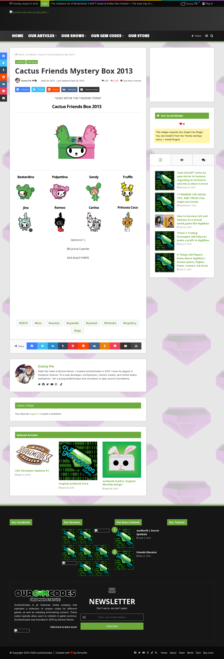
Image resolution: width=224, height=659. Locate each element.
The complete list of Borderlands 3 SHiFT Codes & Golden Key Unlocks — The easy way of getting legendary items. (114, 3)
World (190, 652)
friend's (111, 323)
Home (17, 35)
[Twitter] (48, 384)
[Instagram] (57, 384)
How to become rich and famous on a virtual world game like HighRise (193, 219)
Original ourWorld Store (74, 483)
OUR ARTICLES (41, 35)
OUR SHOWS (72, 35)
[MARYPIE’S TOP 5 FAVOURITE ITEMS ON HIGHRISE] (101, 568)
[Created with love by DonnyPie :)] (29, 12)
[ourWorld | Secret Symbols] (124, 538)
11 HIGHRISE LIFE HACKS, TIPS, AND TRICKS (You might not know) (191, 198)
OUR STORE (138, 35)
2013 (24, 323)
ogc (78, 330)
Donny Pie (26, 80)
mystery (130, 323)
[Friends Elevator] (124, 560)
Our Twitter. (177, 522)
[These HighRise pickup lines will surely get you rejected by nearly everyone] (69, 565)
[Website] (40, 384)
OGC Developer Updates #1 (32, 470)
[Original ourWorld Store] (78, 461)
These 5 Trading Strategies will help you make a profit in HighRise (193, 236)
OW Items (32, 62)
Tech (198, 652)
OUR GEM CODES (106, 35)
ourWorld (31, 54)
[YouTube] (53, 384)
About (173, 652)
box (39, 323)
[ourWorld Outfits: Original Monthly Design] (122, 460)
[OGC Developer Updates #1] (34, 454)
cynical (92, 323)
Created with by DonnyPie (71, 652)
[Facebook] (44, 384)
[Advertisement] (147, 18)
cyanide (73, 323)
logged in (35, 413)
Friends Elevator (146, 552)
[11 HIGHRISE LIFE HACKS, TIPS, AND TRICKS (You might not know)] (164, 202)
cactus (54, 323)
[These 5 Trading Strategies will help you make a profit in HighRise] (164, 240)
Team (182, 652)
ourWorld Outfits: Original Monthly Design (119, 482)
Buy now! (208, 652)
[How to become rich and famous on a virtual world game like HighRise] (164, 221)
